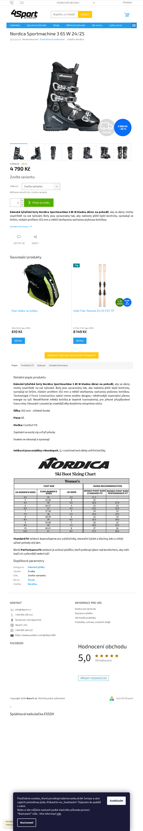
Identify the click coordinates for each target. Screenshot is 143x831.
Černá (31, 580)
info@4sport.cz (23, 609)
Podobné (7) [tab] (27, 365)
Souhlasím (116, 801)
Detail (18, 340)
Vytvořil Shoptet (124, 698)
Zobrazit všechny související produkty (71, 355)
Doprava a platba (84, 613)
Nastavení (26, 823)
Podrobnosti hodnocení (52, 39)
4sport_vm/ (21, 625)
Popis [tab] (15, 365)
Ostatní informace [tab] (58, 365)
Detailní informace (19, 226)
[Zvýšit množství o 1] (22, 201)
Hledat (85, 14)
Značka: (75, 39)
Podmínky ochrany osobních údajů (92, 622)
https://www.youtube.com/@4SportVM (35, 635)
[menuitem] (14, 25)
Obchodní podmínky (85, 618)
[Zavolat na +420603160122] (15, 2)
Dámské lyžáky (36, 567)
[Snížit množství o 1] (22, 205)
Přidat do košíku (41, 202)
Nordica (32, 584)
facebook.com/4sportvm (28, 620)
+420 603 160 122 (24, 615)
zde (59, 814)
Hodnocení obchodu (68, 2)
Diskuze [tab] (41, 365)
